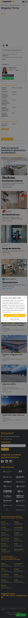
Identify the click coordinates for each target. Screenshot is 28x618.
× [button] (24, 297)
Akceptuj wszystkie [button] (14, 315)
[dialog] (14, 309)
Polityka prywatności (16, 312)
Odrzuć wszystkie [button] (14, 319)
